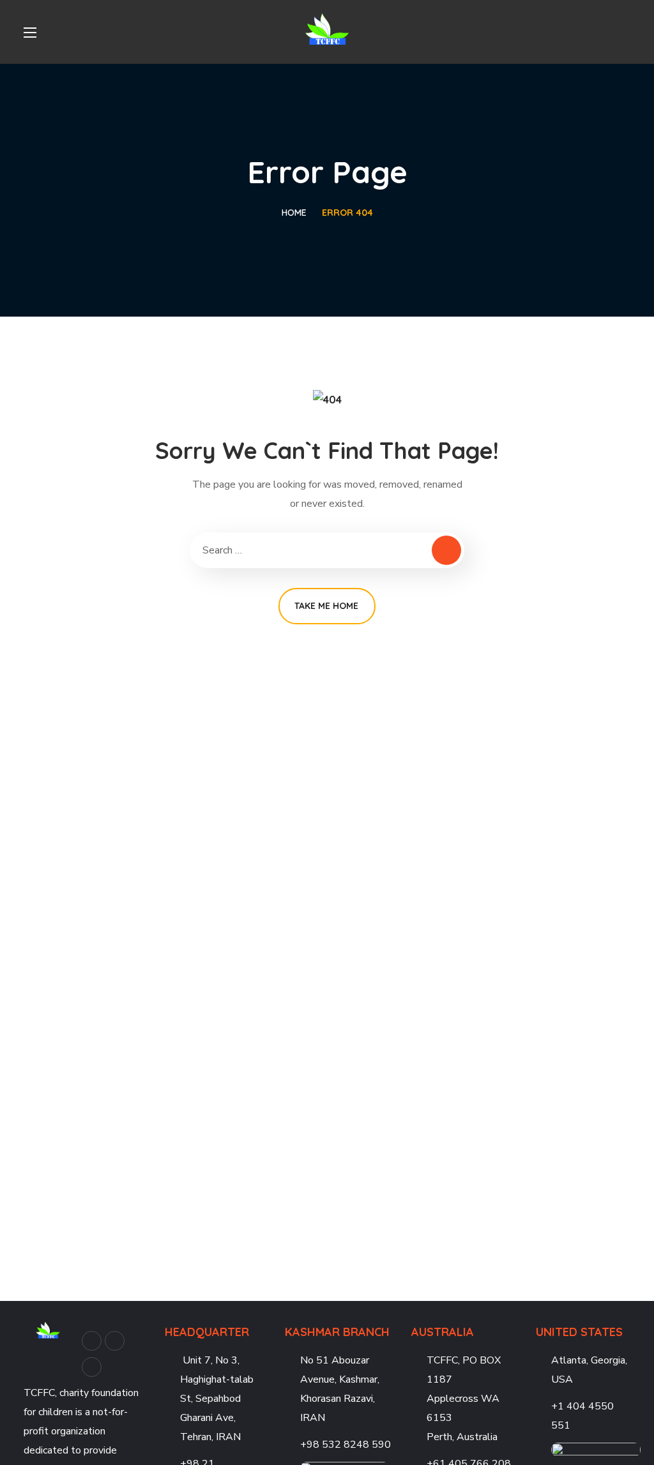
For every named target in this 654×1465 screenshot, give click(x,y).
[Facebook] (92, 1341)
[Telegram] (92, 1367)
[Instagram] (115, 1341)
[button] (625, 32)
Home (294, 212)
